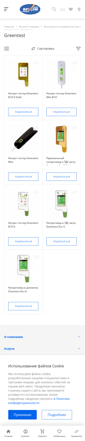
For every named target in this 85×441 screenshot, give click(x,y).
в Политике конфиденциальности (39, 401)
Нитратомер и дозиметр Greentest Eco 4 (23, 289)
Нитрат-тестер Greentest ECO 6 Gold (23, 95)
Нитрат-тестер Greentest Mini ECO (61, 95)
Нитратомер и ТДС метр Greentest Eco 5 (61, 224)
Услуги (9, 349)
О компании (13, 337)
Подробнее (57, 414)
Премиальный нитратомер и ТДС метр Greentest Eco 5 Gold (60, 161)
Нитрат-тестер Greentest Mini (23, 160)
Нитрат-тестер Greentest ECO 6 (23, 224)
